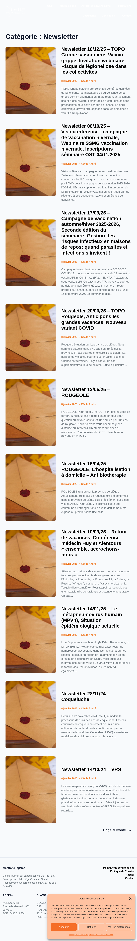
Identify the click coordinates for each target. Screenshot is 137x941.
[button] (130, 898)
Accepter (64, 926)
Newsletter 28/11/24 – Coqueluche (85, 696)
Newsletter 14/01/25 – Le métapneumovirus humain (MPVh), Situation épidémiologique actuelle (91, 617)
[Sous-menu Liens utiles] (116, 16)
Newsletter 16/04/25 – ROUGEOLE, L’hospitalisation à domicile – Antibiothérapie (95, 469)
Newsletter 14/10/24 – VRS (91, 769)
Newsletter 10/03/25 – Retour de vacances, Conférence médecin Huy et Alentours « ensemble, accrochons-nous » (94, 543)
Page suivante (117, 830)
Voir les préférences (119, 926)
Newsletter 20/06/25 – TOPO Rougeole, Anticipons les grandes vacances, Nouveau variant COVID (93, 319)
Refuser (91, 926)
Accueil (130, 874)
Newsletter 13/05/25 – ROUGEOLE (85, 392)
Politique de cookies (78, 934)
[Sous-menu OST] (53, 6)
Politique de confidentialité (101, 934)
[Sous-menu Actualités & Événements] (112, 6)
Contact (129, 878)
